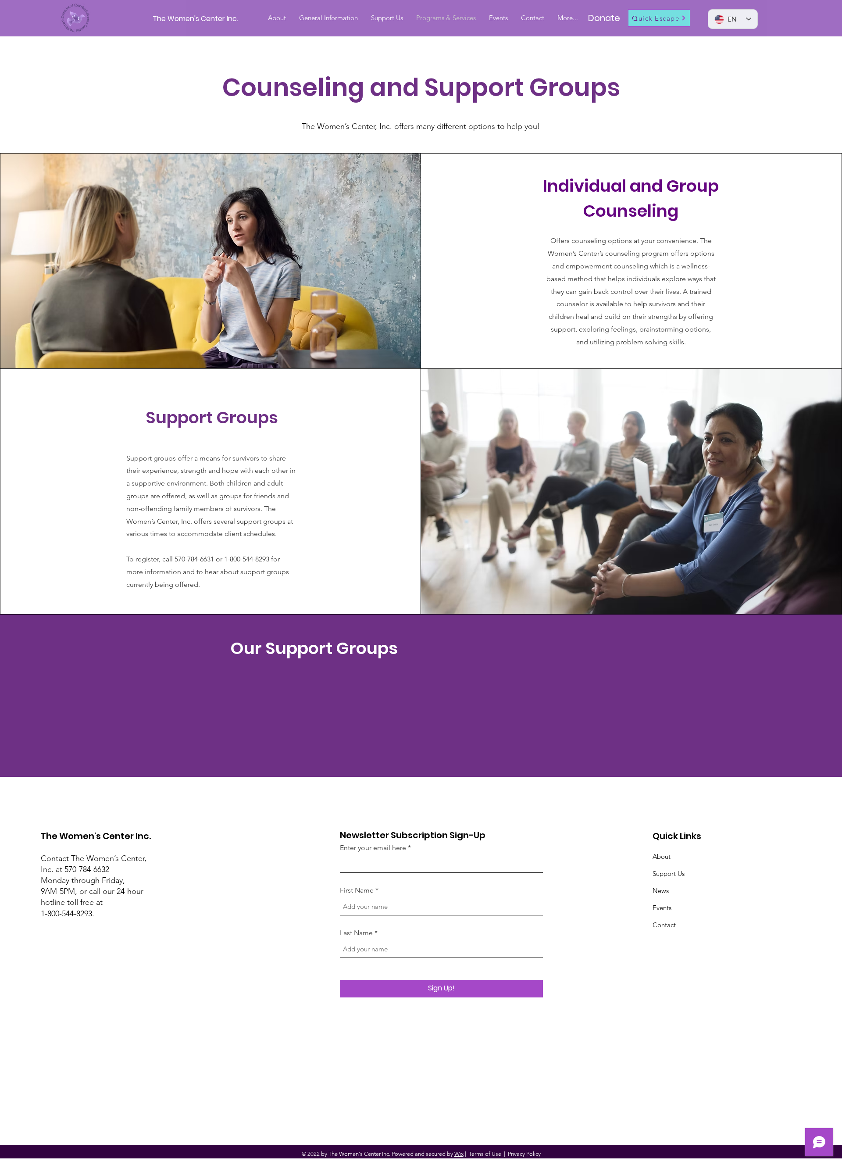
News (661, 890)
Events (662, 908)
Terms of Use (485, 1154)
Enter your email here (373, 847)
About (662, 856)
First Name (357, 890)
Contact (664, 925)
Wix (459, 1154)
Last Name (356, 932)
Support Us (669, 873)
